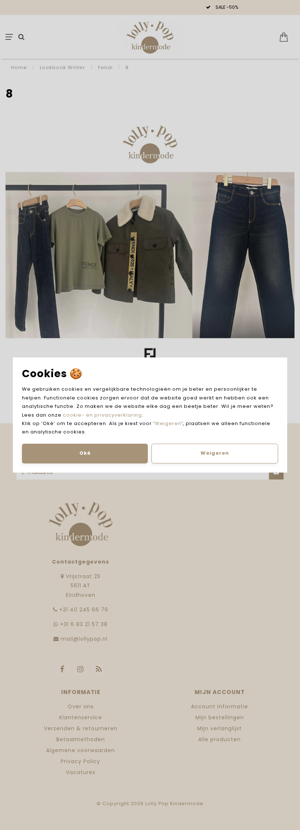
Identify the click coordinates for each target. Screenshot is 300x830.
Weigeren (168, 423)
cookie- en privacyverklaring (102, 415)
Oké (85, 453)
